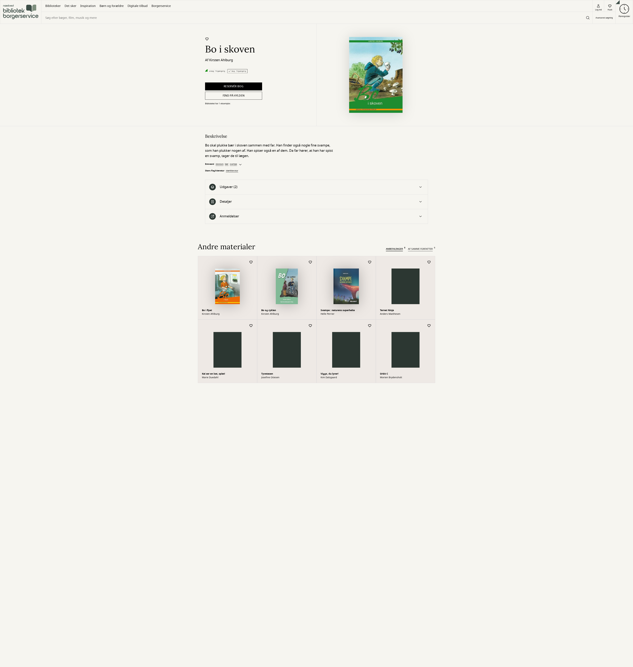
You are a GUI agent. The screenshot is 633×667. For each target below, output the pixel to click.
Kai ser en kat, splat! (213, 374)
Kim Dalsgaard (329, 377)
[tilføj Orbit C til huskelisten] (429, 326)
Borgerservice (161, 6)
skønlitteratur (232, 170)
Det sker (70, 6)
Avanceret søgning (604, 17)
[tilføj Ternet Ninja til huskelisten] (429, 262)
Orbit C (384, 374)
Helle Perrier (327, 314)
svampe (233, 164)
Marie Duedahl (210, 377)
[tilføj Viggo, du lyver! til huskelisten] (370, 326)
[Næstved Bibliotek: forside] (20, 12)
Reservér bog (233, 86)
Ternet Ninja (387, 310)
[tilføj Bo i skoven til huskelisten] (207, 39)
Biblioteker (53, 6)
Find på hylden (233, 96)
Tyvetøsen (267, 374)
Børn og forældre (112, 6)
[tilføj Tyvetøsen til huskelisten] (310, 326)
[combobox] (316, 18)
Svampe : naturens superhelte (338, 310)
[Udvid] (240, 165)
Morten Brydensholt (391, 377)
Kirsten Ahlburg (221, 60)
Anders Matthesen (390, 314)
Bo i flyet (207, 310)
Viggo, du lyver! (329, 374)
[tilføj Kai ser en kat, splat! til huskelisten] (251, 326)
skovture (220, 164)
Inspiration (88, 6)
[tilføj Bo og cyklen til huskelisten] (310, 262)
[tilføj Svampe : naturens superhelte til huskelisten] (370, 262)
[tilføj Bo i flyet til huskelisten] (251, 262)
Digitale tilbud (138, 6)
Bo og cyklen (268, 310)
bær (226, 164)
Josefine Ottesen (270, 377)
